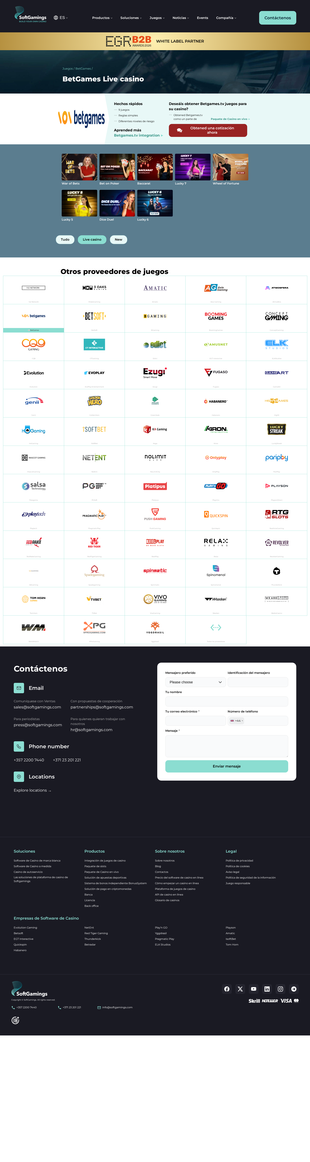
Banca (88, 894)
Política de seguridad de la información (251, 877)
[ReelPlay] (155, 545)
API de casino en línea (169, 894)
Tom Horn (232, 944)
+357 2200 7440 (29, 760)
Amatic (230, 933)
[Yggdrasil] (155, 630)
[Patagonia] (33, 488)
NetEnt (89, 927)
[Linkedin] (267, 989)
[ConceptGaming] (276, 318)
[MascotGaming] (33, 460)
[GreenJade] (155, 403)
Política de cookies (238, 866)
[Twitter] (240, 989)
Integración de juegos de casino (105, 860)
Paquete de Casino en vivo (101, 871)
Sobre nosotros (165, 860)
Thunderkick (92, 938)
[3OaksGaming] (94, 290)
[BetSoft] (94, 318)
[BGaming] (155, 318)
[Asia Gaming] (216, 290)
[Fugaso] (216, 375)
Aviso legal (232, 871)
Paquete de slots (95, 866)
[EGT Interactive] (216, 347)
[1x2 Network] (33, 290)
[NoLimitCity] (155, 460)
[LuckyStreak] (276, 431)
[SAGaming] (33, 573)
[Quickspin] (216, 516)
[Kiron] (216, 431)
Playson (231, 927)
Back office (91, 905)
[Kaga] (155, 431)
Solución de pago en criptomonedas (107, 888)
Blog (158, 866)
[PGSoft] (94, 488)
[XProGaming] (94, 630)
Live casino (92, 239)
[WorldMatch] (33, 630)
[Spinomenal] (216, 573)
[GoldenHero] (94, 403)
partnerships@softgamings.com (102, 707)
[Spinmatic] (155, 573)
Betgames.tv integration (137, 135)
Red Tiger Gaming (96, 933)
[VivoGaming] (155, 601)
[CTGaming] (94, 347)
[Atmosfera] (276, 290)
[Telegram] (294, 989)
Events (202, 18)
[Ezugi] (155, 375)
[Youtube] (253, 989)
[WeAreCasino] (276, 601)
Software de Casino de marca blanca (37, 860)
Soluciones (129, 18)
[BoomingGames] (216, 318)
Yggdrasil (161, 933)
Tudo (65, 239)
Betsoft (18, 933)
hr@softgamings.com (91, 729)
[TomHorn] (33, 601)
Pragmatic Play (164, 938)
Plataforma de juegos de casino (175, 888)
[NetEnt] (94, 460)
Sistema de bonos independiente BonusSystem (115, 883)
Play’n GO (161, 927)
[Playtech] (33, 516)
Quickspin (20, 944)
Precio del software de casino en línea (179, 877)
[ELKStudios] (276, 347)
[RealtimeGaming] (276, 516)
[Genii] (33, 403)
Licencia (89, 900)
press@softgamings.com (38, 725)
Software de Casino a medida (32, 866)
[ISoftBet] (94, 431)
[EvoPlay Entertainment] (94, 375)
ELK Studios (162, 944)
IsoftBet (231, 938)
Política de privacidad (239, 860)
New (118, 239)
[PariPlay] (276, 460)
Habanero (20, 950)
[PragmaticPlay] (94, 516)
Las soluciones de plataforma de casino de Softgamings (41, 879)
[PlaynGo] (216, 488)
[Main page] (33, 14)
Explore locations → (33, 790)
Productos (100, 18)
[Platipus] (155, 488)
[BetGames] (33, 318)
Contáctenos (277, 17)
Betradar (90, 944)
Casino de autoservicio (28, 871)
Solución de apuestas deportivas (105, 877)
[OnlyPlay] (216, 460)
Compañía (224, 18)
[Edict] (155, 347)
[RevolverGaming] (276, 545)
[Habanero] (216, 403)
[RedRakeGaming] (33, 545)
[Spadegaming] (94, 573)
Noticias (179, 18)
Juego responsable (238, 883)
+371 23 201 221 (67, 760)
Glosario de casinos (167, 900)
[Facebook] (227, 989)
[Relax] (216, 545)
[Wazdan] (216, 601)
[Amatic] (155, 290)
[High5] (276, 403)
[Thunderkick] (276, 573)
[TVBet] (94, 601)
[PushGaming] (155, 516)
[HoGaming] (33, 431)
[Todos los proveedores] (216, 630)
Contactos (161, 871)
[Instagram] (280, 989)
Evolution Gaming (25, 927)
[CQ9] (33, 347)
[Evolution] (33, 375)
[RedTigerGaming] (94, 545)
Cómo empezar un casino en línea (177, 883)
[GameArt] (276, 375)
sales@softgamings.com (37, 707)
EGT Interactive (23, 938)
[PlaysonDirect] (276, 488)
